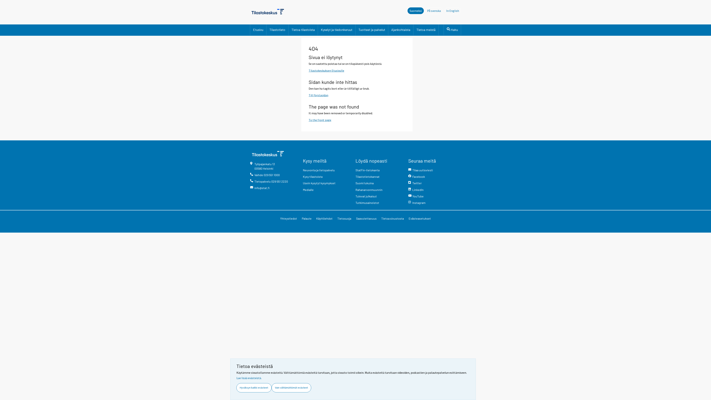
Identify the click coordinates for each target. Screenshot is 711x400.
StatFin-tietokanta (368, 170)
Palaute (307, 218)
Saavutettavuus (366, 218)
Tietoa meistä (425, 30)
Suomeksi (416, 11)
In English (453, 11)
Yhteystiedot (288, 218)
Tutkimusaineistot (367, 202)
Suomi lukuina (365, 183)
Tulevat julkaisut (366, 196)
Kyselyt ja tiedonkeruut (336, 30)
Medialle (308, 189)
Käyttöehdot (324, 218)
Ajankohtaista (400, 30)
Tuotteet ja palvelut (371, 30)
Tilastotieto (277, 30)
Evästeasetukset (420, 218)
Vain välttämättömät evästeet (291, 387)
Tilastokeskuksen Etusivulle (326, 70)
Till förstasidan (318, 95)
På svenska (435, 11)
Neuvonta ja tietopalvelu (319, 170)
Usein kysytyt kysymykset (319, 183)
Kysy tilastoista (313, 176)
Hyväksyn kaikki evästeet (254, 387)
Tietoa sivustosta (392, 218)
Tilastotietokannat (368, 176)
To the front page (320, 120)
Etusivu (258, 30)
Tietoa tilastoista (303, 30)
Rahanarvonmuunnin (369, 189)
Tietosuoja (344, 218)
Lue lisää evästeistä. (249, 378)
